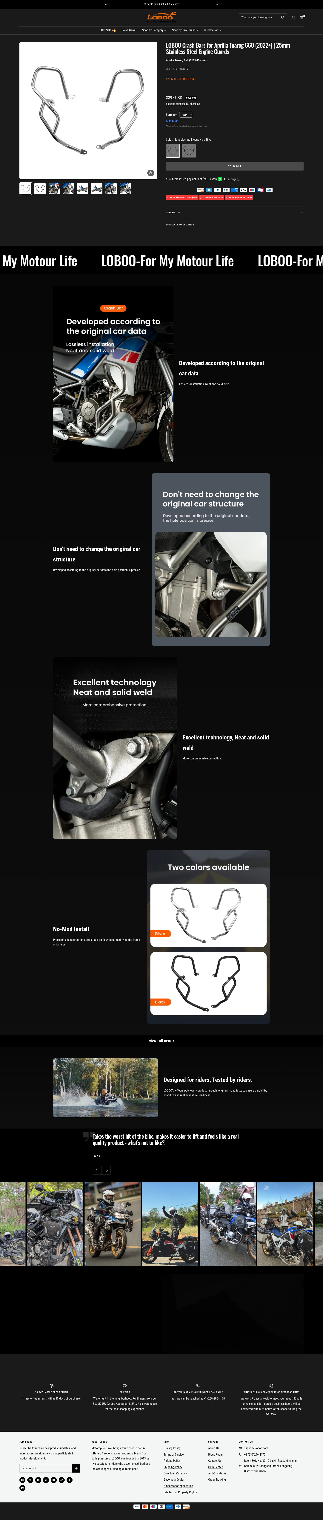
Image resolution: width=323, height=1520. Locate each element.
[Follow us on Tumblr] (70, 1480)
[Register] (76, 1468)
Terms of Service (174, 1454)
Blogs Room (215, 1454)
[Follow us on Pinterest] (46, 1480)
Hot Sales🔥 (108, 30)
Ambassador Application (178, 1486)
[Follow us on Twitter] (30, 1480)
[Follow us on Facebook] (22, 1480)
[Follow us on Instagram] (38, 1480)
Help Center (215, 1467)
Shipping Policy (173, 1467)
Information (211, 30)
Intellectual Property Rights (180, 1492)
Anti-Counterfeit (217, 1473)
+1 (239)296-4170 (214, 1398)
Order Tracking (217, 1479)
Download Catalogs (175, 1473)
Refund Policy (172, 1460)
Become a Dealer (174, 1479)
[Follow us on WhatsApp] (22, 1488)
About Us (213, 1448)
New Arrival (129, 30)
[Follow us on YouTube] (54, 1480)
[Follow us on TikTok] (62, 1480)
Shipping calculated (176, 104)
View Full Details (161, 1041)
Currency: (171, 114)
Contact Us (214, 1460)
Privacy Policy (172, 1448)
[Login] (293, 17)
